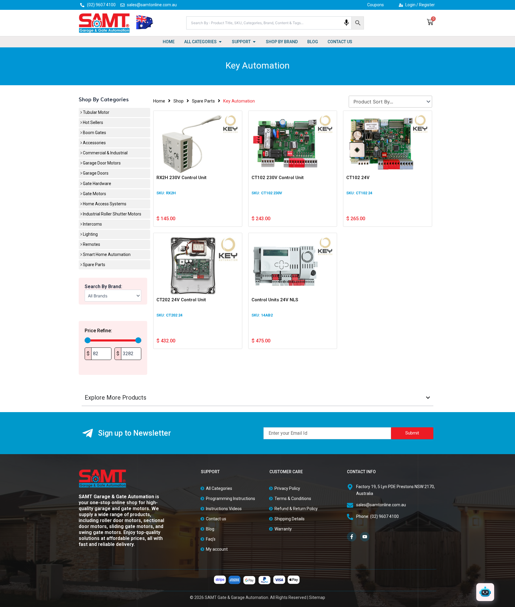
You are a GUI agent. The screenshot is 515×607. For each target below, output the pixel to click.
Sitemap (317, 597)
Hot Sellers (92, 122)
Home (159, 101)
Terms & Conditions (292, 498)
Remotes (91, 244)
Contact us (216, 518)
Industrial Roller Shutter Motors (111, 214)
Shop (178, 101)
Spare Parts (93, 264)
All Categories (219, 488)
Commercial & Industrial (105, 152)
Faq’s (210, 539)
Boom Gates (94, 132)
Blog (210, 529)
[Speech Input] (346, 23)
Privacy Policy (287, 488)
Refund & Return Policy (296, 508)
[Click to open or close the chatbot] (485, 592)
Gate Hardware (96, 183)
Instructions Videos (224, 508)
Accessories (94, 142)
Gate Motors (94, 193)
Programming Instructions (230, 498)
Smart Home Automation (106, 254)
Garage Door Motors (101, 163)
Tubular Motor (95, 112)
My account (217, 549)
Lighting (90, 234)
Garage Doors (95, 173)
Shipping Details (289, 518)
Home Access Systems (104, 203)
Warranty (283, 529)
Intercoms (92, 224)
